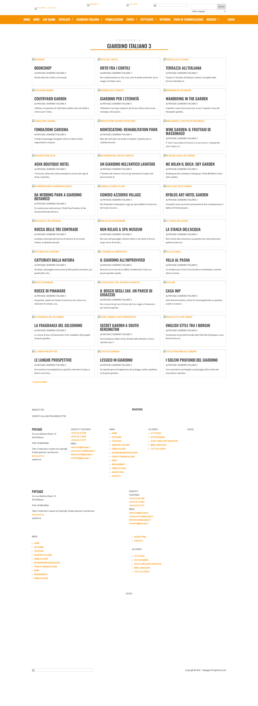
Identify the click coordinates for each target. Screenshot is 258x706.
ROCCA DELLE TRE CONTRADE (56, 229)
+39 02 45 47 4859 (78, 436)
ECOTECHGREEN (157, 437)
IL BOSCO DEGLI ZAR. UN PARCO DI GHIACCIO (126, 293)
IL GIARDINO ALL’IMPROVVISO (122, 260)
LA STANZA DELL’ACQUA (183, 229)
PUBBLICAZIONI (114, 19)
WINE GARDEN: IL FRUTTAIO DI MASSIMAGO (188, 131)
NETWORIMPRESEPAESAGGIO (125, 453)
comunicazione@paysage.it (83, 451)
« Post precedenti (39, 382)
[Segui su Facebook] (120, 671)
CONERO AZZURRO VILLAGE (120, 195)
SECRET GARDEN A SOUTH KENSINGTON (119, 327)
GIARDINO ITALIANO (87, 19)
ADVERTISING (118, 472)
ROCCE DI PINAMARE (50, 291)
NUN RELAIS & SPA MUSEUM (121, 229)
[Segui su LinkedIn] (138, 671)
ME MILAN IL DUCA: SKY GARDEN (190, 164)
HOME (114, 433)
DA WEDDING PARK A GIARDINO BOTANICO (58, 196)
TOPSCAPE (116, 441)
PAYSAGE (41, 73)
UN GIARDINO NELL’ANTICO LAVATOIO (127, 164)
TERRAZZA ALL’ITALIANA (183, 68)
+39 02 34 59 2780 (78, 433)
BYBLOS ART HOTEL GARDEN (187, 195)
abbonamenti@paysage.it (82, 454)
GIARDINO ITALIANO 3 (56, 73)
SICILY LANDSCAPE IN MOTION (164, 441)
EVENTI (130, 19)
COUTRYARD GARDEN (50, 98)
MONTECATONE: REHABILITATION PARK (129, 129)
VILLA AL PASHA (178, 260)
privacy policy (38, 456)
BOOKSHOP (43, 68)
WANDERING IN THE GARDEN (187, 98)
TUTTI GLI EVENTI (158, 449)
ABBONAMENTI (118, 464)
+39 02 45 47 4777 (78, 440)
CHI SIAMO (116, 437)
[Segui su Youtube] (132, 671)
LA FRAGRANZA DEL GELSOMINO (58, 325)
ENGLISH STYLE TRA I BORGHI (188, 325)
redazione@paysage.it (80, 447)
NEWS (36, 19)
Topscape (64, 19)
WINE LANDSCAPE (158, 445)
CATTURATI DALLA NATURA (54, 260)
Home (27, 19)
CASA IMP (173, 291)
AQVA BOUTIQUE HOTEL (51, 164)
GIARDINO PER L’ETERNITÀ (119, 98)
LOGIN (231, 19)
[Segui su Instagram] (126, 671)
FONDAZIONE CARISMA (51, 129)
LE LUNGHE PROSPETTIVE (53, 360)
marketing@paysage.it (80, 458)
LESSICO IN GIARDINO (116, 360)
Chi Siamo (49, 19)
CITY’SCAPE (146, 19)
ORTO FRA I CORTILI (115, 68)
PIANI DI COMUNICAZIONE (188, 19)
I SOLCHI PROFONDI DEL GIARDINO (192, 360)
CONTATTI (116, 476)
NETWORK (165, 19)
